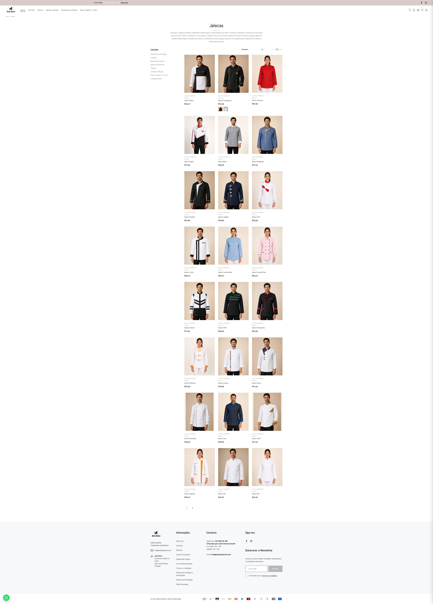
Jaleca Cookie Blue (225, 272)
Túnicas (153, 68)
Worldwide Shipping (111, 3)
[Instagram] (251, 541)
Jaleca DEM (222, 327)
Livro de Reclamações (184, 563)
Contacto (179, 545)
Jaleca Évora (256, 383)
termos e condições (270, 575)
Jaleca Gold (256, 438)
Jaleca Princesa (257, 100)
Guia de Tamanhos (183, 554)
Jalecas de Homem (158, 61)
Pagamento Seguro (183, 559)
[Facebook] (246, 541)
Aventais (154, 57)
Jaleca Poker (189, 100)
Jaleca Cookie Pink (259, 272)
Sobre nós (180, 541)
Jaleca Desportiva (258, 327)
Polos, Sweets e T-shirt (159, 75)
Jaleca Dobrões (190, 383)
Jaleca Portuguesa (224, 100)
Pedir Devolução (182, 584)
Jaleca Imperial (189, 493)
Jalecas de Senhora (158, 64)
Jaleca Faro (222, 438)
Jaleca (186, 98)
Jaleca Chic (256, 217)
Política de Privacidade (184, 580)
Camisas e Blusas (157, 71)
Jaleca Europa (223, 383)
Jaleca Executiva (190, 438)
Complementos (156, 78)
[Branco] (225, 109)
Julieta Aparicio (190, 96)
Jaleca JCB (222, 493)
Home (7, 16)
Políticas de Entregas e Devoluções (184, 574)
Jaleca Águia (188, 161)
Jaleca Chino (188, 272)
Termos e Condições (183, 568)
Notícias (179, 550)
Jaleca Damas (189, 327)
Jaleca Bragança (258, 161)
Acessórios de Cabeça (159, 54)
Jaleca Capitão (223, 217)
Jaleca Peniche (189, 217)
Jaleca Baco (222, 161)
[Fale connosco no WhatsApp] (6, 598)
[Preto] (220, 109)
